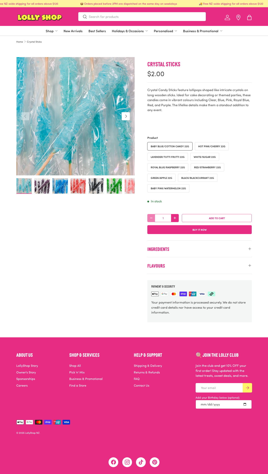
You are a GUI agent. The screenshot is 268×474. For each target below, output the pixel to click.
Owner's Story (26, 372)
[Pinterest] (155, 462)
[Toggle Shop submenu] (56, 30)
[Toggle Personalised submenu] (175, 30)
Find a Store (77, 385)
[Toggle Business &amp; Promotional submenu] (221, 30)
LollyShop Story (27, 366)
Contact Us (141, 385)
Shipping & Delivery (148, 366)
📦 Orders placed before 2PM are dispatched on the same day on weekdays (128, 3)
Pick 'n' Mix (77, 372)
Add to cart (217, 218)
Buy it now (199, 229)
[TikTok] (141, 462)
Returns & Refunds (147, 372)
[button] (249, 17)
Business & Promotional (200, 31)
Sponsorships (25, 379)
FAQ (137, 379)
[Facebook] (113, 462)
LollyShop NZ (32, 432)
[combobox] (142, 16)
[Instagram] (127, 462)
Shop (50, 31)
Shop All (75, 366)
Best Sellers (97, 31)
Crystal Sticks (34, 41)
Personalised (163, 31)
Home (19, 41)
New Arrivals (73, 31)
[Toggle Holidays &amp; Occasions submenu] (146, 30)
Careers (22, 385)
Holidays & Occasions (128, 31)
